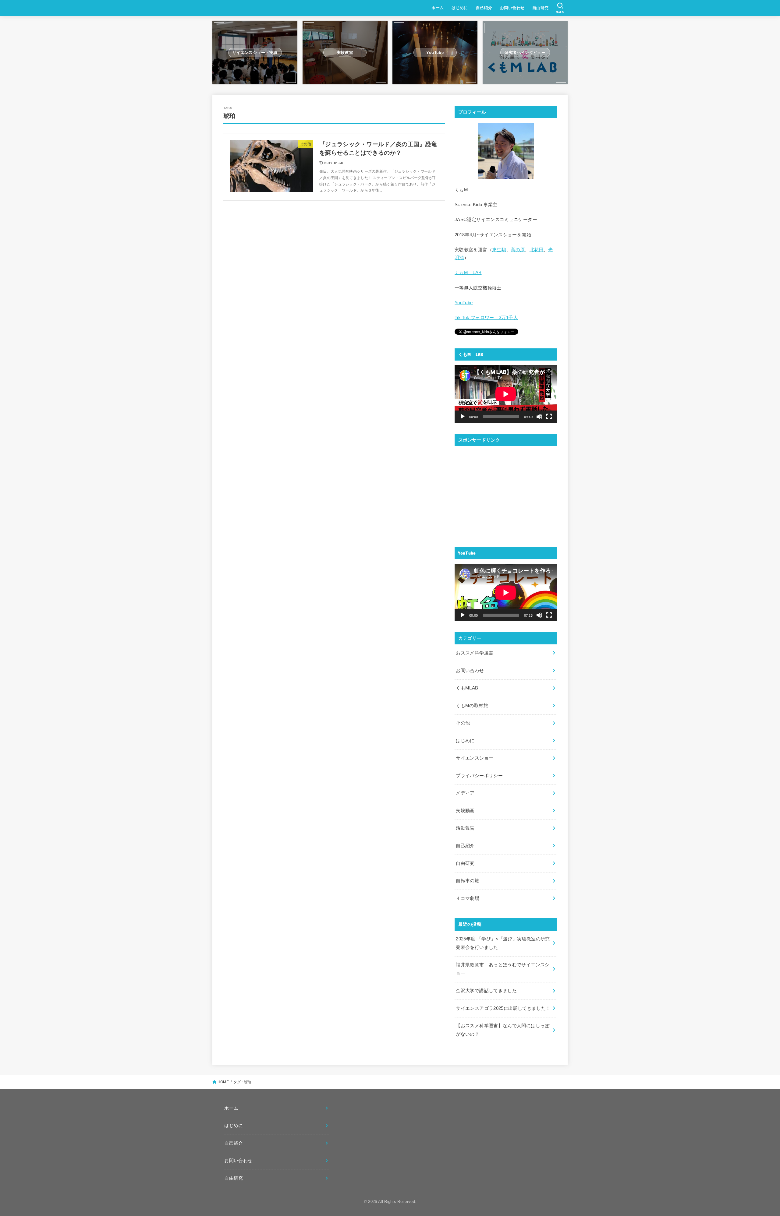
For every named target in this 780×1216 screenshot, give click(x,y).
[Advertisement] (506, 493)
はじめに (460, 7)
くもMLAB (467, 688)
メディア (465, 793)
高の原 (518, 249)
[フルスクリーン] (549, 417)
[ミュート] (539, 417)
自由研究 (540, 7)
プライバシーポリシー (479, 775)
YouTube (464, 302)
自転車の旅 (467, 880)
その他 (463, 723)
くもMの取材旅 (472, 705)
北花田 (537, 249)
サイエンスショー (474, 758)
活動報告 (465, 828)
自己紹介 (484, 7)
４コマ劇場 (467, 898)
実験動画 (465, 810)
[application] (506, 394)
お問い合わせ (512, 7)
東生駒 (499, 249)
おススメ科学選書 (474, 652)
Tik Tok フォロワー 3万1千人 (486, 317)
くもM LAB (468, 272)
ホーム (437, 7)
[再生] (462, 417)
